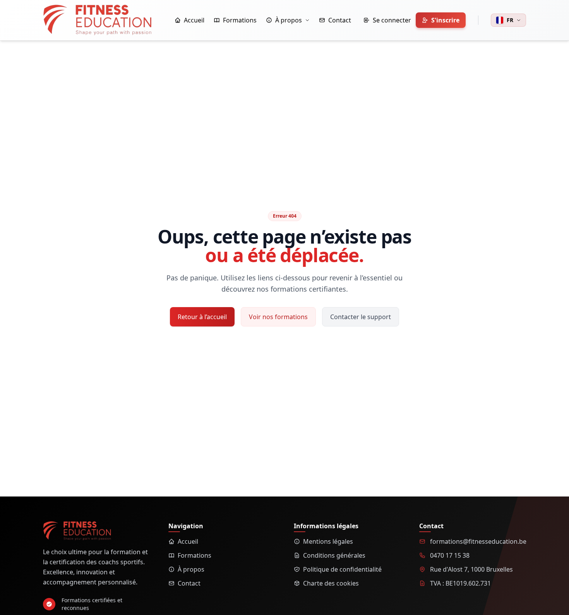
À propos (191, 569)
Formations (194, 555)
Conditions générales (334, 555)
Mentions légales (328, 541)
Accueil (188, 541)
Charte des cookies (331, 583)
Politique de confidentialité (342, 569)
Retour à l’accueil (202, 317)
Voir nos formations (278, 317)
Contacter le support (360, 317)
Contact (189, 583)
